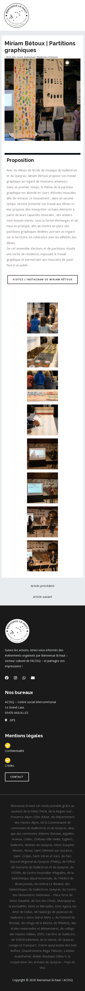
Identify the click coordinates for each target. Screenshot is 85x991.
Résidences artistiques (47, 57)
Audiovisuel (29, 57)
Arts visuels (17, 57)
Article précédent (42, 586)
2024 (8, 57)
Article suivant (42, 597)
